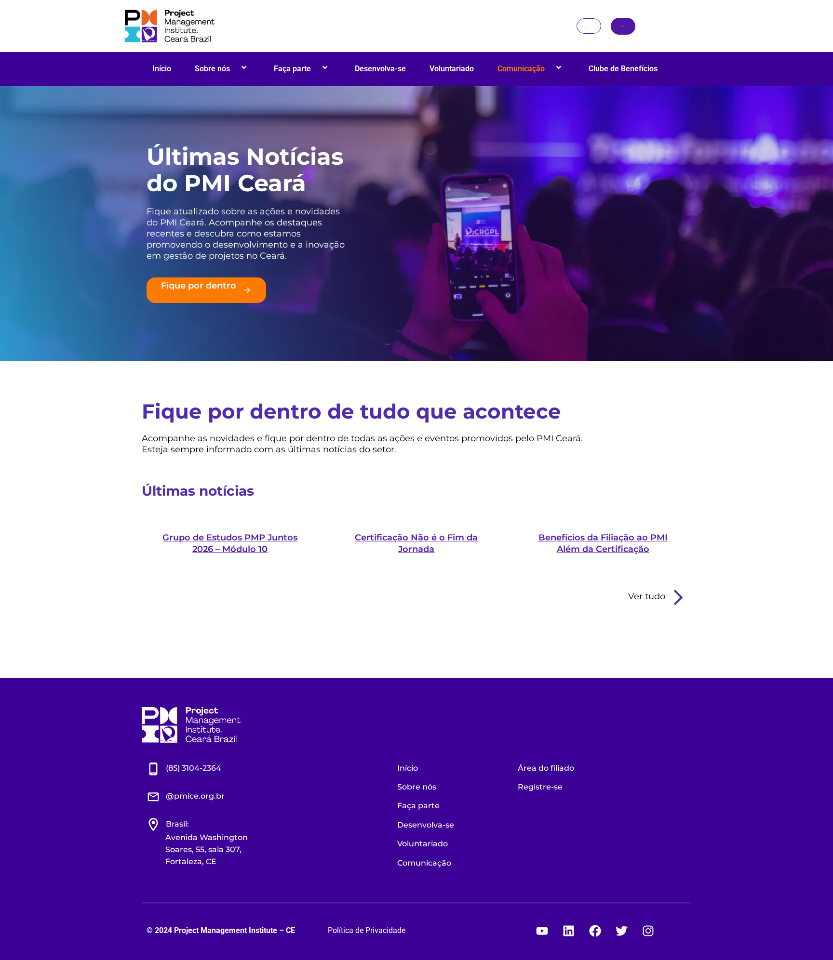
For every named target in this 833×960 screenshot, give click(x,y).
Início (161, 68)
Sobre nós (212, 68)
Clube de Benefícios (623, 68)
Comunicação (521, 68)
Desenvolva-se (380, 68)
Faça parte (292, 68)
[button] (233, 69)
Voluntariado (452, 68)
